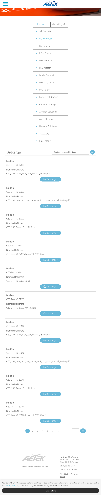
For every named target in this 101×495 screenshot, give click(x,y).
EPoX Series (45, 53)
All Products (45, 31)
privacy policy (11, 485)
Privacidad (64, 474)
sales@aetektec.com (67, 466)
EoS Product (45, 140)
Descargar (52, 179)
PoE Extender (45, 60)
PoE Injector (45, 67)
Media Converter (47, 75)
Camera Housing (47, 104)
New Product (45, 38)
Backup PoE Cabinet (49, 97)
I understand (50, 491)
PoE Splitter (44, 89)
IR (83, 431)
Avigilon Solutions (48, 111)
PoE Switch (44, 46)
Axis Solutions (46, 119)
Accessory (44, 133)
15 (58, 430)
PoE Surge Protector (49, 82)
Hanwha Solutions (48, 126)
